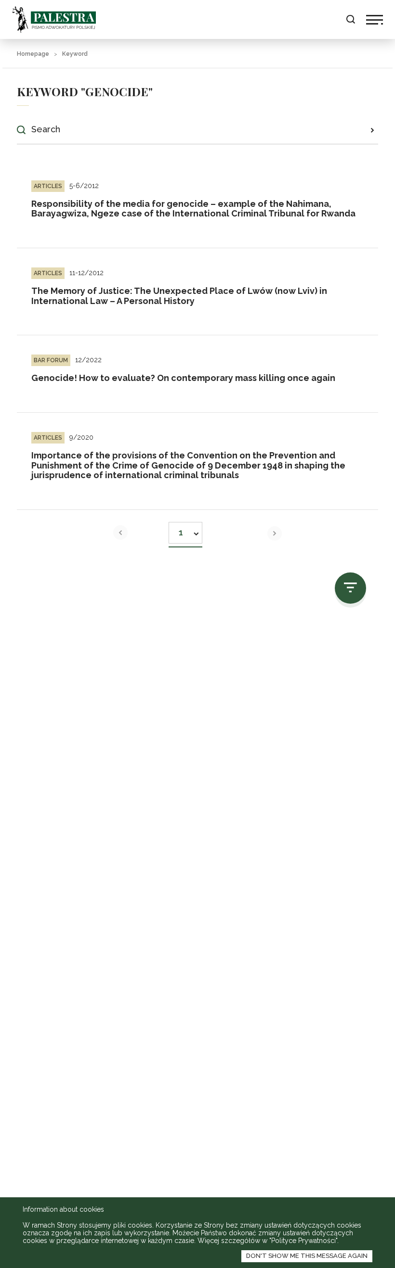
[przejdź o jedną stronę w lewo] (120, 532)
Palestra (54, 19)
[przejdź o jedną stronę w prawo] (274, 533)
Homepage (33, 54)
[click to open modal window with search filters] (350, 588)
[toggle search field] (350, 19)
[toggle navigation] (374, 19)
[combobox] (185, 530)
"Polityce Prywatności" (303, 1240)
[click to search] (372, 129)
